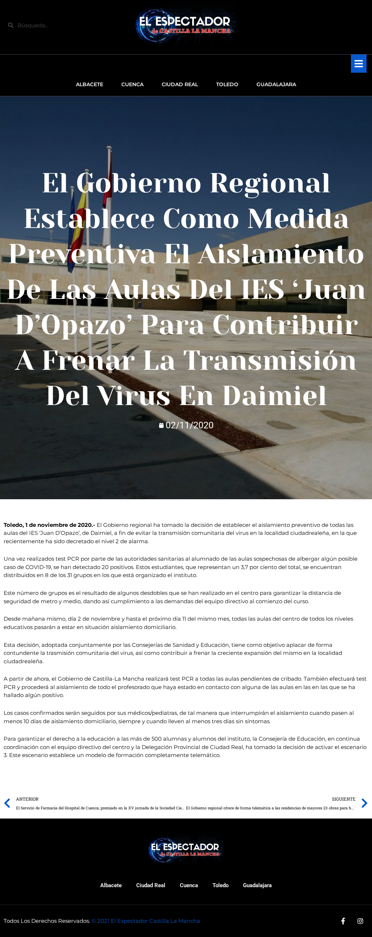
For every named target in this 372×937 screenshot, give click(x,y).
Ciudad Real (150, 885)
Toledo (221, 885)
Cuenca (189, 885)
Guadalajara (257, 885)
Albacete (111, 885)
